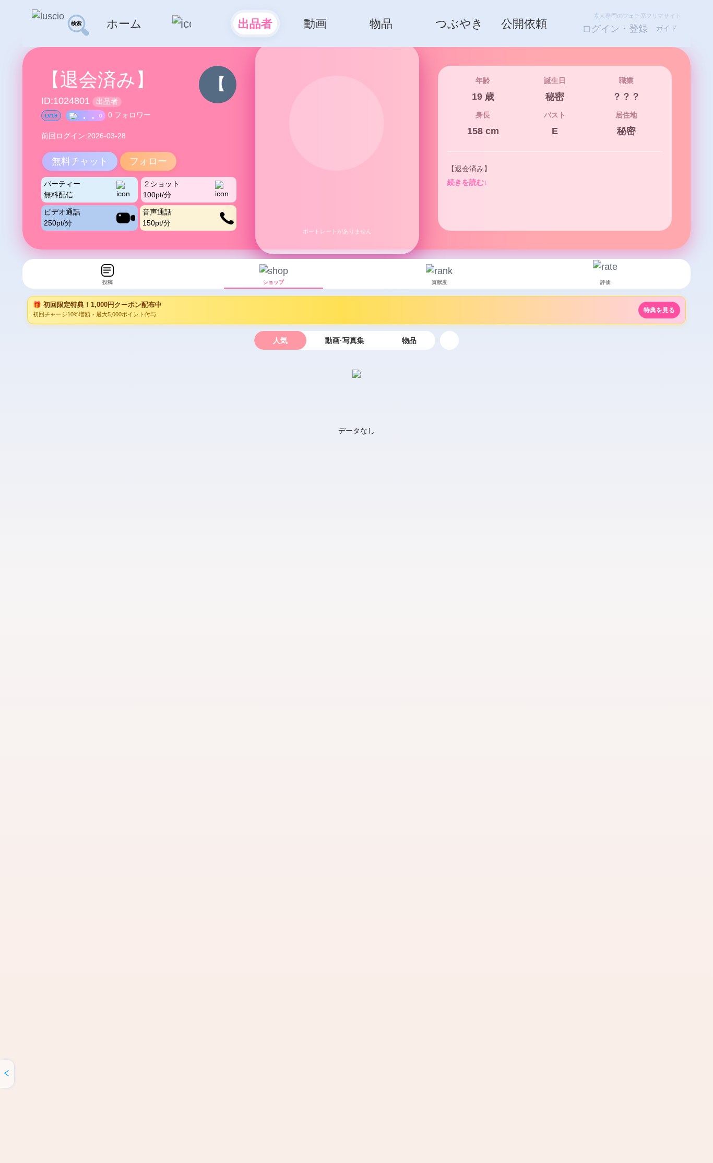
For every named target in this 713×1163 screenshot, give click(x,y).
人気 (280, 340)
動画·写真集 (344, 340)
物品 (409, 340)
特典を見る (659, 310)
